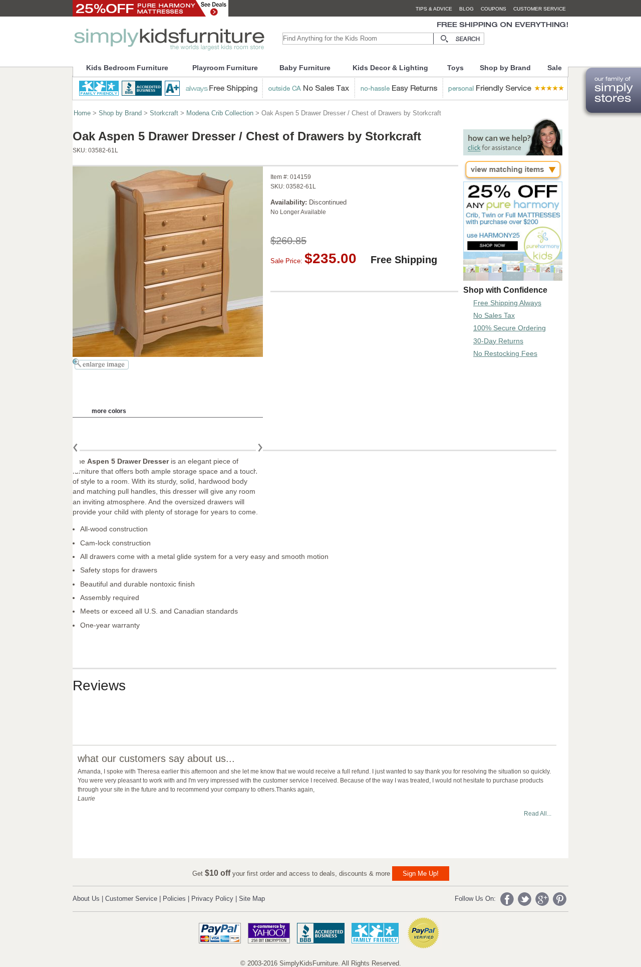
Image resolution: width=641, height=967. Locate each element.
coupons (493, 9)
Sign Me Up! (421, 873)
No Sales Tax (494, 315)
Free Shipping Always (507, 303)
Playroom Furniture (225, 68)
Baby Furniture (305, 68)
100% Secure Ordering (509, 328)
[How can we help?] (512, 152)
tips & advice (434, 9)
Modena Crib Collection (219, 113)
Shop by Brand (505, 68)
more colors (109, 411)
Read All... (537, 813)
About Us (86, 898)
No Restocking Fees (505, 353)
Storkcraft (164, 113)
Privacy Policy (212, 898)
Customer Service (131, 898)
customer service (539, 9)
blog (466, 9)
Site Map (252, 898)
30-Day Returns (498, 341)
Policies (174, 898)
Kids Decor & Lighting (390, 68)
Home (82, 113)
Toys (455, 68)
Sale (554, 68)
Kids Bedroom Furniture (127, 68)
